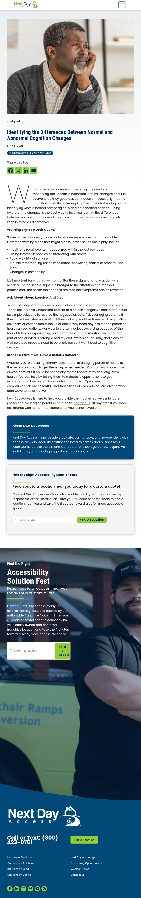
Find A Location (84, 840)
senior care (66, 363)
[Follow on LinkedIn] (16, 888)
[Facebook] (10, 170)
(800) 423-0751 (32, 841)
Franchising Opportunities (86, 863)
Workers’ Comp (80, 869)
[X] (18, 170)
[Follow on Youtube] (37, 888)
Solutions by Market (19, 875)
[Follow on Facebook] (10, 888)
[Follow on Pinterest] (30, 888)
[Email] (33, 170)
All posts (15, 121)
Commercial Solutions (20, 863)
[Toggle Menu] (122, 4)
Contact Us (77, 875)
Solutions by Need (18, 869)
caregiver (44, 280)
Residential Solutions (19, 858)
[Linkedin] (26, 170)
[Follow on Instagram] (23, 888)
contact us (82, 403)
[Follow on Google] (44, 888)
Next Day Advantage (83, 858)
